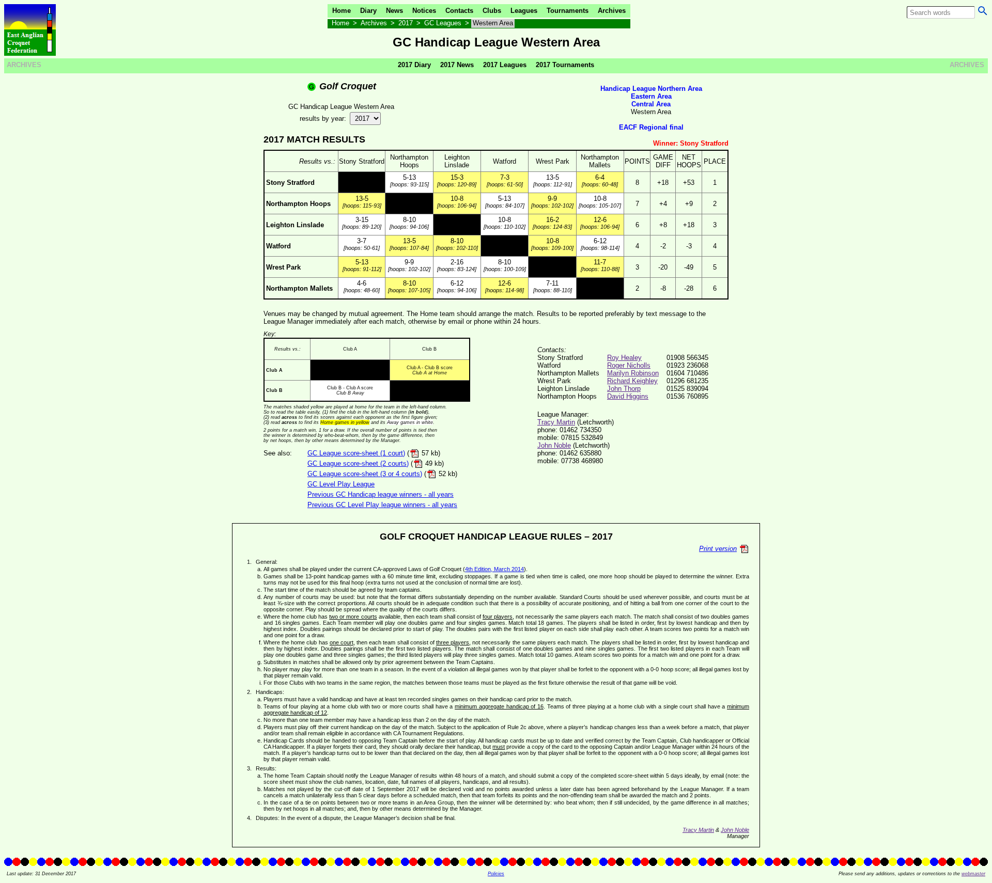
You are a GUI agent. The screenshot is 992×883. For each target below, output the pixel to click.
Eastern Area (651, 96)
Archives (612, 10)
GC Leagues (442, 23)
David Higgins (627, 396)
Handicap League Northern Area (651, 88)
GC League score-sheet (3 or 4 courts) (364, 474)
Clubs (492, 10)
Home (341, 10)
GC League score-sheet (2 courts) (358, 463)
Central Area (651, 104)
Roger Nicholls (628, 365)
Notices (424, 10)
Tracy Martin (556, 422)
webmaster (973, 873)
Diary (368, 10)
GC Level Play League (341, 484)
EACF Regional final (651, 127)
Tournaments (567, 10)
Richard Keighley (632, 381)
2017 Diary (414, 65)
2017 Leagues (504, 65)
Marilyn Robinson (633, 373)
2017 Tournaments (565, 65)
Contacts (459, 10)
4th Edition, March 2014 (494, 569)
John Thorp (624, 388)
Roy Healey (624, 357)
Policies (496, 873)
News (394, 10)
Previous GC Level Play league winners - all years (382, 505)
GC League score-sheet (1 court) (356, 453)
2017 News (457, 65)
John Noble (554, 445)
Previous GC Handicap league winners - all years (380, 494)
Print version (718, 549)
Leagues (523, 10)
